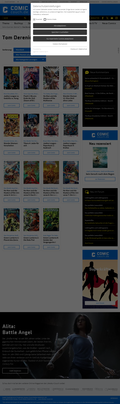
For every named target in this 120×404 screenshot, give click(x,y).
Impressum (74, 49)
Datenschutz (83, 49)
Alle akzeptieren (60, 25)
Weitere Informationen (60, 44)
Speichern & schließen (60, 32)
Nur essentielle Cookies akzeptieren (60, 38)
